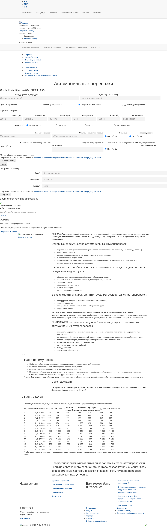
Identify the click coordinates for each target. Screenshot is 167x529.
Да (116, 136)
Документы (122, 507)
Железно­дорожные (33, 59)
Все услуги (41, 12)
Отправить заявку (26, 30)
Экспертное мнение (69, 12)
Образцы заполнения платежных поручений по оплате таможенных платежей (132, 489)
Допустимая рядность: (92, 142)
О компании (27, 12)
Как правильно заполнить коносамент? (129, 481)
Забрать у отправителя (52, 104)
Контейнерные (31, 67)
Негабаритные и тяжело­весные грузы (41, 75)
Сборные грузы (31, 70)
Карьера (85, 12)
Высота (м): (65, 115)
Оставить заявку (25, 237)
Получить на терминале (91, 104)
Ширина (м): (41, 115)
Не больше (57, 145)
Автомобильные (31, 57)
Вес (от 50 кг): (89, 115)
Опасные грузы (31, 72)
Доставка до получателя (134, 104)
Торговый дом (58, 492)
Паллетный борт (124, 125)
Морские (28, 54)
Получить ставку (8, 160)
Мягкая (90, 125)
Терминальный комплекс (62, 488)
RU (25, 1)
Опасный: (123, 132)
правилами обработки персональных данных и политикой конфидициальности (67, 157)
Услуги (89, 510)
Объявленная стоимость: (91, 132)
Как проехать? (26, 518)
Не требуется (35, 125)
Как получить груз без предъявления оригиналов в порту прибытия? (130, 499)
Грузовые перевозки (60, 480)
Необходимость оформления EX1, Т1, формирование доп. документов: (132, 144)
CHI (25, 6)
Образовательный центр (96, 521)
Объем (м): (114, 115)
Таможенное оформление (63, 484)
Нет (109, 136)
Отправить (5, 194)
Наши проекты (92, 513)
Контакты (97, 12)
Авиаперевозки (31, 62)
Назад (3, 164)
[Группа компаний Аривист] (23, 22)
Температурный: (145, 132)
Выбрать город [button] (30, 38)
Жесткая (62, 125)
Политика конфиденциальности (130, 513)
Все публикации (125, 505)
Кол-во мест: (138, 115)
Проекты (53, 12)
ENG (26, 4)
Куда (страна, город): (109, 94)
